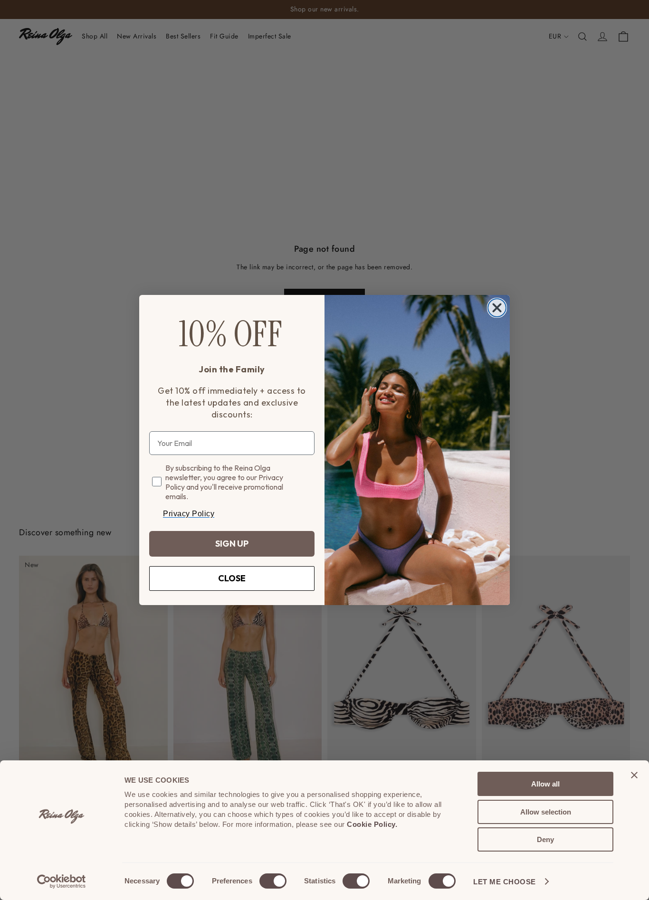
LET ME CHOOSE (504, 882)
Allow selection (545, 812)
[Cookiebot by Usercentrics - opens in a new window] (61, 881)
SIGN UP (231, 543)
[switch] (272, 881)
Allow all (545, 784)
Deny (545, 839)
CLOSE (232, 578)
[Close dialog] (497, 308)
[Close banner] (634, 775)
